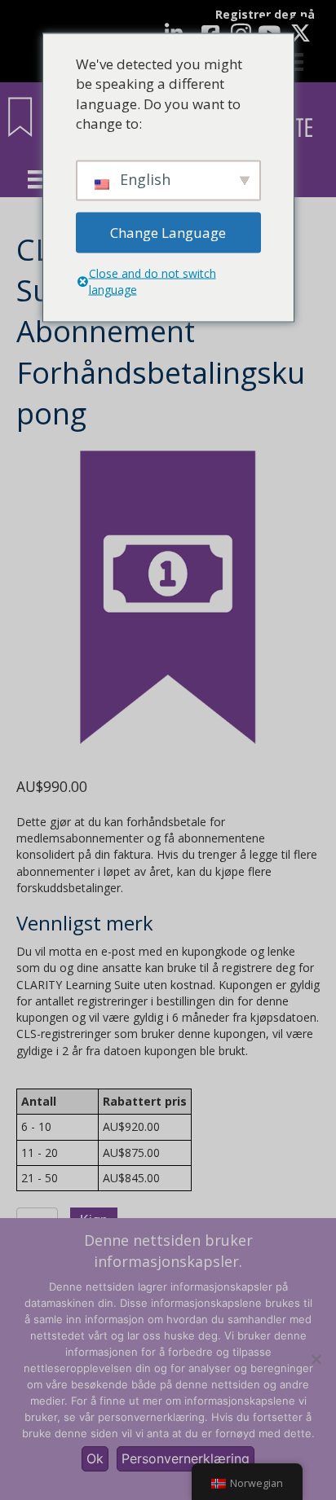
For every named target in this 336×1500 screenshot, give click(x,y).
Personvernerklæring (186, 1458)
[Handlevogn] (294, 62)
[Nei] (315, 1359)
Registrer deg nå (265, 14)
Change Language (168, 231)
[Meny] (36, 179)
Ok (95, 1458)
